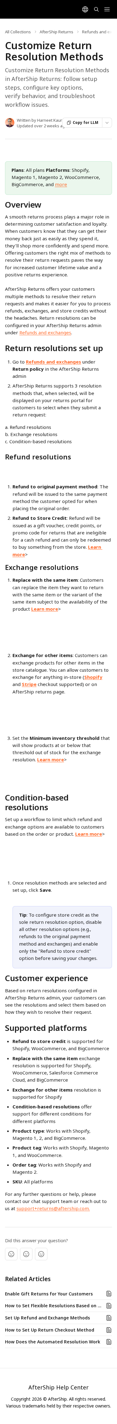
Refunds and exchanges (45, 332)
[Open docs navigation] (107, 9)
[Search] (96, 9)
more (61, 184)
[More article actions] (107, 123)
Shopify (93, 677)
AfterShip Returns (56, 32)
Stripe (29, 684)
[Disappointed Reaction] (11, 1254)
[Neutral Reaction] (26, 1254)
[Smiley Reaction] (41, 1254)
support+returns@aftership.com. (53, 1208)
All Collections (18, 32)
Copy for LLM (85, 122)
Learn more (44, 609)
